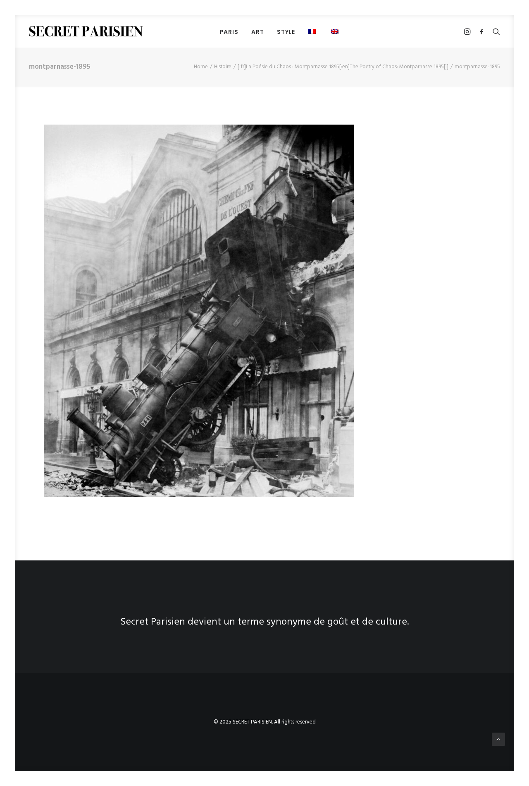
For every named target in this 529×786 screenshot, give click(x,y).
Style (286, 32)
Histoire (222, 66)
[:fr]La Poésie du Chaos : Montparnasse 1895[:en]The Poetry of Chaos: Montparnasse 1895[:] (343, 66)
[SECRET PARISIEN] (86, 31)
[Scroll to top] (498, 739)
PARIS (229, 32)
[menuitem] (229, 31)
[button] (335, 31)
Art (257, 32)
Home (201, 66)
